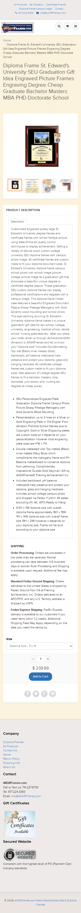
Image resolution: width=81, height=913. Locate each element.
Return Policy (11, 759)
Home (7, 40)
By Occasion (36, 4)
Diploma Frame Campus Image (35, 8)
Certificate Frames (56, 4)
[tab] (17, 222)
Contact (59, 8)
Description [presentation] (17, 221)
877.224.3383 (25, 12)
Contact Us (10, 750)
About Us (9, 767)
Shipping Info (11, 763)
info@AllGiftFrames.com (53, 12)
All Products (20, 4)
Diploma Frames (13, 742)
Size (9, 639)
